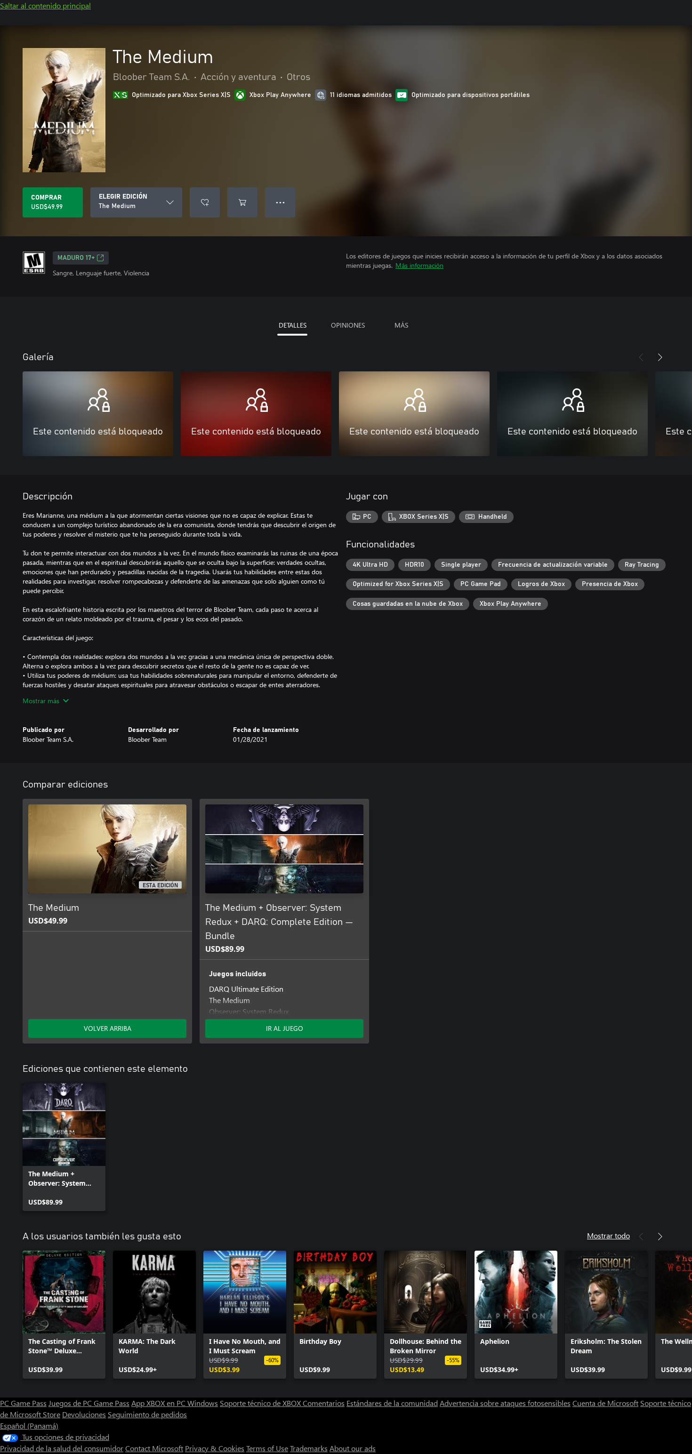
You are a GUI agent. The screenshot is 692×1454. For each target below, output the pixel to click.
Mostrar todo (608, 1235)
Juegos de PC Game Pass (88, 1403)
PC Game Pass (23, 1403)
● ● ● (280, 202)
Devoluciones (84, 1414)
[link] (64, 1147)
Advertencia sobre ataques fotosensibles (505, 1403)
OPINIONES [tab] (348, 325)
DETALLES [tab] (292, 325)
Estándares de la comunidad (392, 1403)
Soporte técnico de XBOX (261, 1403)
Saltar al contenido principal (45, 5)
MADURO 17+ (76, 258)
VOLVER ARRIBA (107, 1028)
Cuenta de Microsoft (605, 1403)
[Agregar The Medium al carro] (242, 202)
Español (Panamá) (29, 1425)
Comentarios (324, 1403)
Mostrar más (41, 700)
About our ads (353, 1448)
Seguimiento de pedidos (147, 1414)
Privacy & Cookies (214, 1448)
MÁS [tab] (401, 325)
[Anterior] (641, 357)
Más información (419, 265)
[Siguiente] (660, 357)
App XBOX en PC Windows (174, 1403)
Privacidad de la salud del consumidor (61, 1448)
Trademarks (309, 1448)
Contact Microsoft (154, 1448)
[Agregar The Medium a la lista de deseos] (205, 202)
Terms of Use (267, 1448)
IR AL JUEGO (284, 1028)
